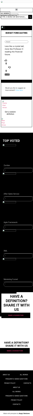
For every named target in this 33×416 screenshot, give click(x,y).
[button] (16, 9)
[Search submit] (30, 17)
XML (5, 251)
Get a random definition (10, 113)
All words (24, 375)
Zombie (7, 165)
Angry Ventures (24, 413)
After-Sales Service (11, 194)
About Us (6, 375)
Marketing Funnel (11, 279)
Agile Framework (10, 222)
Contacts (16, 404)
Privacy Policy (9, 383)
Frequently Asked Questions (16, 379)
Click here (19, 90)
